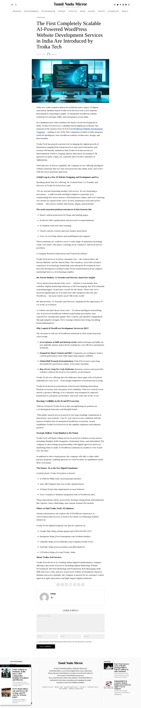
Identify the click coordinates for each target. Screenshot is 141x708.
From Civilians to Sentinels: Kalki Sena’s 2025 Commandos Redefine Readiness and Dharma (20, 675)
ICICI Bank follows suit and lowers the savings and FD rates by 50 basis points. (20, 693)
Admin (55, 54)
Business (13, 664)
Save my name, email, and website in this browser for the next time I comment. (65, 642)
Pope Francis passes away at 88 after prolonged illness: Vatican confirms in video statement (121, 667)
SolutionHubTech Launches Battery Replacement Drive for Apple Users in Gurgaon (122, 685)
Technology (40, 17)
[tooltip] (115, 4)
